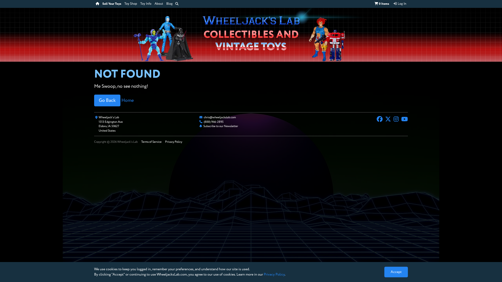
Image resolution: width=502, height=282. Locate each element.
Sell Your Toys (111, 3)
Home (127, 100)
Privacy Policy (173, 141)
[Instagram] (396, 120)
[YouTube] (404, 120)
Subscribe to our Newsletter (220, 126)
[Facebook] (380, 120)
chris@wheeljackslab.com (220, 117)
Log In (401, 3)
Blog (169, 3)
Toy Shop (130, 3)
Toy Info (145, 3)
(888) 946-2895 (214, 121)
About (159, 3)
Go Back (107, 100)
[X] (388, 120)
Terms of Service (151, 141)
